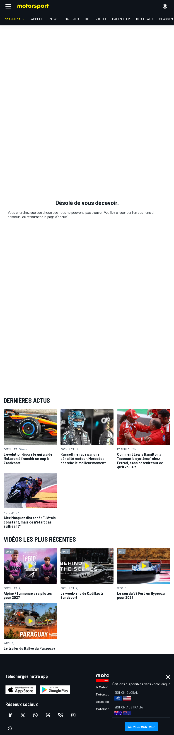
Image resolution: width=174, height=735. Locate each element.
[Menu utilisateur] (164, 6)
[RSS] (9, 727)
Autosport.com (106, 701)
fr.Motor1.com (105, 687)
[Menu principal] (8, 6)
